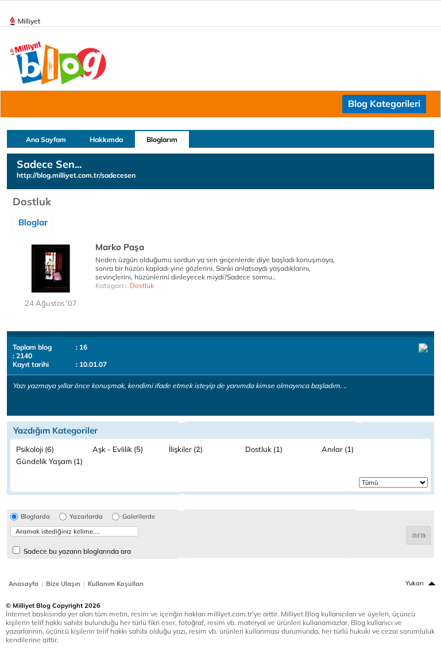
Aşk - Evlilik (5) (117, 449)
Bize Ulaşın (63, 584)
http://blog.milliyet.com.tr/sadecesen (76, 175)
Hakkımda (106, 139)
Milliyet (29, 21)
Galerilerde (138, 516)
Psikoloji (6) (35, 449)
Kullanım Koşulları (116, 584)
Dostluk (142, 285)
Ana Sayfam (46, 139)
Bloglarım (161, 139)
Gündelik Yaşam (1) (49, 461)
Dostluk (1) (264, 449)
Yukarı (414, 583)
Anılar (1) (338, 449)
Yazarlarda (86, 516)
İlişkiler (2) (186, 449)
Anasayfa (23, 584)
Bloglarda (35, 516)
